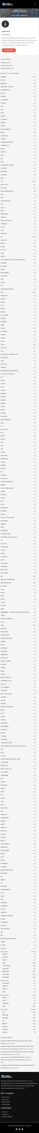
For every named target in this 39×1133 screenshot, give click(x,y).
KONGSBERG (5, 726)
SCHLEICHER (4, 100)
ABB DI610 (6, 31)
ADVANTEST (4, 459)
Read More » (8, 49)
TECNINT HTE (5, 145)
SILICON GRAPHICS (6, 638)
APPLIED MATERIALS (7, 481)
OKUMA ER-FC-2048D (7, 165)
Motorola (5, 1029)
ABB (2, 292)
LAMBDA (3, 400)
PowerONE (4, 416)
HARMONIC (4, 214)
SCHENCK (4, 511)
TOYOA (3, 550)
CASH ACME (4, 357)
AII (1, 876)
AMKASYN (4, 814)
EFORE (3, 798)
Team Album (4, 62)
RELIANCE (4, 175)
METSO (3, 80)
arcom (2, 589)
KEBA (2, 592)
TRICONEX (4, 739)
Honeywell (4, 586)
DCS (2, 795)
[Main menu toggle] (35, 4)
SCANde (3, 837)
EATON (3, 452)
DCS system (4, 951)
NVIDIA (3, 126)
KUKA (2, 344)
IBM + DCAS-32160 (6, 693)
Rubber (3, 302)
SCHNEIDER (4, 530)
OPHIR (3, 282)
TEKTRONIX (4, 762)
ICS (2, 181)
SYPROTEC (4, 729)
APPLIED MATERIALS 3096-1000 (10, 759)
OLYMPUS (4, 119)
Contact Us (5, 1114)
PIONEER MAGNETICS (7, 142)
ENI (2, 158)
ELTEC (2, 504)
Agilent (3, 671)
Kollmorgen (6, 983)
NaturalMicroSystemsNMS (8, 938)
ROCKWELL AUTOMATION (9, 537)
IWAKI (2, 380)
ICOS (2, 194)
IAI (1, 883)
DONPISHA (4, 906)
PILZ (2, 351)
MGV (2, 857)
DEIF (2, 501)
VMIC (2, 211)
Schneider (5, 1018)
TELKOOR (4, 348)
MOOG (3, 132)
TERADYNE (4, 566)
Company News (5, 68)
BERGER (3, 485)
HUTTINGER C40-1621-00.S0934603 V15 (13, 259)
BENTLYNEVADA (6, 419)
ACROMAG (4, 276)
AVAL (2, 109)
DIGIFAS (3, 318)
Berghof (3, 514)
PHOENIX (3, 475)
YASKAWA (6, 1003)
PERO (2, 527)
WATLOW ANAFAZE (7, 618)
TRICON (3, 720)
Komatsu (3, 390)
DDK (2, 778)
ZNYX (2, 622)
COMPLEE (4, 168)
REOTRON (4, 171)
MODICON (4, 455)
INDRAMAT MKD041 (7, 915)
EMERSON (4, 83)
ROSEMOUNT (5, 818)
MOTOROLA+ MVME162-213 (9, 354)
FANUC (3, 410)
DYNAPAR (4, 321)
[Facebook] (17, 1129)
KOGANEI (3, 867)
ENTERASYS (4, 508)
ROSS (2, 361)
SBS (2, 932)
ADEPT (3, 824)
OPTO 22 (3, 250)
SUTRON (3, 494)
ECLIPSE (3, 945)
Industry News (5, 65)
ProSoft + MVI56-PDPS (7, 517)
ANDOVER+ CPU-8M (7, 86)
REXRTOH (4, 831)
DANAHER (4, 886)
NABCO (3, 840)
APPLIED (3, 664)
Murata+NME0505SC (7, 191)
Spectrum (3, 684)
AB (3, 1012)
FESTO (3, 645)
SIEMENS (3, 77)
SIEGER (3, 312)
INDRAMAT (4, 873)
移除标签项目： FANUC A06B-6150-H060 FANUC (15, 612)
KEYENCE (3, 697)
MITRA (3, 439)
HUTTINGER (4, 315)
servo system (4, 980)
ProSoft (3, 462)
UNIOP (3, 341)
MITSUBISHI (4, 521)
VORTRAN (4, 785)
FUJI (2, 377)
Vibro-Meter (4, 563)
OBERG (3, 491)
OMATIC (3, 383)
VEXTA (3, 599)
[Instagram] (22, 1129)
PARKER (3, 396)
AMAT (2, 609)
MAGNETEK (4, 847)
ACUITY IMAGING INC (7, 488)
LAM (2, 445)
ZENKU (3, 860)
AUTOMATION (5, 90)
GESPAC (3, 338)
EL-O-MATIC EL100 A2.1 (8, 374)
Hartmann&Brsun (6, 129)
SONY (2, 805)
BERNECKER (4, 654)
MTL (2, 472)
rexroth (3, 674)
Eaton (2, 423)
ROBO (2, 710)
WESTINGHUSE (5, 201)
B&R (2, 899)
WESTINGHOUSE (6, 583)
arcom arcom (4, 478)
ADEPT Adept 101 (6, 769)
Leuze (2, 207)
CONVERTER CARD (6, 742)
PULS (2, 162)
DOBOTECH (4, 765)
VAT (2, 285)
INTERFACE (4, 648)
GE (3, 1021)
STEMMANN (4, 775)
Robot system (5, 995)
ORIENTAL (4, 912)
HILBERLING (4, 922)
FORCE (3, 853)
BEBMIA (3, 403)
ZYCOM (3, 756)
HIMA (2, 791)
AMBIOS (3, 524)
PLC (2, 237)
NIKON (3, 436)
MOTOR (3, 468)
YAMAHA (3, 367)
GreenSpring (4, 135)
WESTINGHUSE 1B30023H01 (9, 370)
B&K (2, 155)
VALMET (3, 116)
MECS (2, 596)
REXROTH (4, 827)
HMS (2, 197)
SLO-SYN (3, 605)
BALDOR (3, 703)
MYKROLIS (4, 658)
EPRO (2, 625)
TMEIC (3, 615)
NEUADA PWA (5, 635)
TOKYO (3, 602)
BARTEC (3, 299)
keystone (3, 948)
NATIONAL (4, 266)
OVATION (4, 240)
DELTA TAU (4, 569)
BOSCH (3, 93)
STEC (2, 713)
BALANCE (3, 393)
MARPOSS (4, 233)
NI (1, 576)
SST (2, 426)
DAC (2, 106)
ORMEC (3, 667)
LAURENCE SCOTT (6, 680)
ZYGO (2, 387)
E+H (2, 432)
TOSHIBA (3, 736)
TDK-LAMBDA (5, 687)
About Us (5, 1112)
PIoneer (3, 406)
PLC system (4, 1009)
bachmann (4, 188)
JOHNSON (4, 224)
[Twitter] (19, 1129)
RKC (2, 449)
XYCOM (3, 909)
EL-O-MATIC (4, 429)
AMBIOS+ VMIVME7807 (8, 579)
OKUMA (3, 217)
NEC (2, 935)
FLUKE (3, 227)
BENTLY (3, 243)
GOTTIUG (4, 543)
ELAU (2, 178)
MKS (2, 442)
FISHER (3, 919)
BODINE (3, 413)
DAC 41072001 (5, 928)
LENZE (2, 788)
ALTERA (3, 139)
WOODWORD (5, 850)
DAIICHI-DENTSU (6, 677)
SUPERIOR (4, 651)
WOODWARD (5, 272)
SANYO (3, 716)
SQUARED (4, 263)
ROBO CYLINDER (6, 661)
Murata (3, 246)
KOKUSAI (4, 925)
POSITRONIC (5, 547)
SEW (2, 801)
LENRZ (3, 269)
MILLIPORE (4, 808)
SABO (2, 325)
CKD (2, 204)
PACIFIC (3, 733)
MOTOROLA (4, 184)
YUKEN (3, 328)
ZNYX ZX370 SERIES (7, 707)
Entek (2, 253)
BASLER (3, 122)
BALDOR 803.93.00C (7, 870)
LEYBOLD (3, 103)
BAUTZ (3, 148)
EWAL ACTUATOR (6, 220)
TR (1, 540)
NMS (2, 811)
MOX (2, 305)
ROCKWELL (4, 556)
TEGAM (3, 334)
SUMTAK (3, 152)
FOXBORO (4, 690)
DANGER (3, 96)
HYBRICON (4, 295)
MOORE (3, 700)
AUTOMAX (4, 331)
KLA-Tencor (4, 364)
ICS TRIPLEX (4, 772)
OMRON (3, 641)
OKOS (2, 560)
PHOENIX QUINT (6, 534)
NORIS (3, 896)
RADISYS (3, 821)
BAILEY (3, 308)
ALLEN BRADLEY (5, 889)
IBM (2, 749)
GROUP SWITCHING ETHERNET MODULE (13, 746)
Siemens (5, 989)
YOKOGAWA (4, 573)
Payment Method (7, 1116)
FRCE (2, 113)
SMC (2, 279)
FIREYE (3, 880)
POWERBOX (4, 863)
